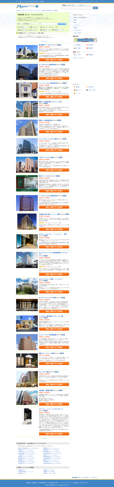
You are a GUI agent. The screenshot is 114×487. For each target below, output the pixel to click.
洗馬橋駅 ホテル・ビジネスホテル (25, 460)
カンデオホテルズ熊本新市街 (47, 64)
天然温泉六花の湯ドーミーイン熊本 (49, 214)
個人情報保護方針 (42, 482)
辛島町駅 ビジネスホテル (48, 470)
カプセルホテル (78, 30)
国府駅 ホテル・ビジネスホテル (50, 455)
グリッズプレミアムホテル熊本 (48, 139)
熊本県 (43, 10)
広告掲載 (75, 482)
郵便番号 (82, 5)
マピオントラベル (25, 10)
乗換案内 (90, 54)
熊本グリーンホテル (45, 176)
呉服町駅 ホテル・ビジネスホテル (25, 456)
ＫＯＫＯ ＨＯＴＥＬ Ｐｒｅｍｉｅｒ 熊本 (53, 234)
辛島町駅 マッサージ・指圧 (49, 473)
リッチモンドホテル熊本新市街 (48, 195)
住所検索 (90, 45)
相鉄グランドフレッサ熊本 (47, 353)
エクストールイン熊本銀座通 (47, 334)
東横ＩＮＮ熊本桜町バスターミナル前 (50, 102)
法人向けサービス (83, 482)
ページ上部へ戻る (85, 477)
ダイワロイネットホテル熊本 (47, 297)
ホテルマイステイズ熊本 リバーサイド (51, 279)
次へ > (46, 41)
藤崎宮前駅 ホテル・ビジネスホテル (26, 458)
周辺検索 (69, 5)
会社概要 (28, 482)
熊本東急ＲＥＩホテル (45, 45)
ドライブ (77, 5)
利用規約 (34, 482)
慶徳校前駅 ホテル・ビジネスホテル (51, 449)
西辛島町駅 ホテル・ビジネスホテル (51, 451)
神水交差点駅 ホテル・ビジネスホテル (26, 461)
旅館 (75, 20)
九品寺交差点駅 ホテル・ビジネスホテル (52, 463)
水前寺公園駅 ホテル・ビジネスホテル (26, 453)
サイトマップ (91, 1)
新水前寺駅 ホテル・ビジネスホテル (51, 461)
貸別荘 (75, 27)
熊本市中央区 (49, 10)
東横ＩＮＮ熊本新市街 (45, 120)
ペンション (77, 25)
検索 (95, 8)
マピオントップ (84, 1)
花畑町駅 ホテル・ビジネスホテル (51, 448)
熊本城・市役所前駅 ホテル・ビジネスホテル (28, 448)
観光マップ (79, 90)
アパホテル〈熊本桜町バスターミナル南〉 (51, 316)
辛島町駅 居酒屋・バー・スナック (25, 471)
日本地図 (78, 45)
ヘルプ (96, 1)
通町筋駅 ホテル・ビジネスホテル (25, 449)
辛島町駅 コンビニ (22, 473)
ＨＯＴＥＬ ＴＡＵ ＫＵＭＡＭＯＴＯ (51, 409)
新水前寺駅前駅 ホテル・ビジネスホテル (52, 458)
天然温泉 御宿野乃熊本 (46, 390)
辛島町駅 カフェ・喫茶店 (48, 471)
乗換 (73, 5)
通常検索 (64, 5)
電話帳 (77, 87)
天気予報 (90, 87)
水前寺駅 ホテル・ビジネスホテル (25, 463)
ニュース (78, 93)
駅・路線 (78, 48)
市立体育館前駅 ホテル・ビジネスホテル (52, 453)
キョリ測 (78, 54)
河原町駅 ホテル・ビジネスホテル (25, 455)
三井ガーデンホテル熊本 (46, 157)
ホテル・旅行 (91, 90)
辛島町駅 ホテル (21, 470)
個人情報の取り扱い (53, 482)
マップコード (88, 5)
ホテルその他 (77, 33)
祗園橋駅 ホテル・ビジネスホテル (51, 460)
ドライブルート (80, 57)
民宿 (75, 22)
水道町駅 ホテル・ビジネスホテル (25, 451)
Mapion (18, 10)
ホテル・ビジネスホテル (35, 10)
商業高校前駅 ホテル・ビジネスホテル (52, 456)
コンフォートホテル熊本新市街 (48, 83)
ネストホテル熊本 (44, 372)
